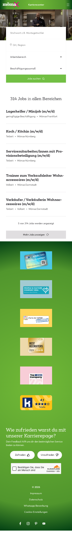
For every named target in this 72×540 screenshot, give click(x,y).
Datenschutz (36, 499)
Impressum (36, 493)
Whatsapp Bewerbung (36, 505)
